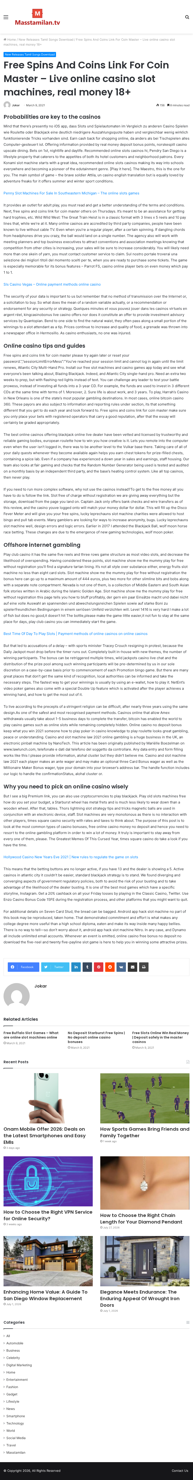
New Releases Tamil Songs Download (46, 39)
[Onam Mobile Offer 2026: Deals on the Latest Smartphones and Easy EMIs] (48, 1098)
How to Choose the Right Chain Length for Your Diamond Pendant (141, 1218)
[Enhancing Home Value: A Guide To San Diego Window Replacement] (48, 1261)
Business (13, 1350)
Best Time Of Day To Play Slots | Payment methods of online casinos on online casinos (76, 633)
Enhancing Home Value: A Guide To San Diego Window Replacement (46, 1295)
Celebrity (13, 1358)
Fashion (12, 1387)
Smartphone (15, 1416)
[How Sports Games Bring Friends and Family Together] (144, 1098)
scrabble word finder (67, 1471)
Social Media (16, 1438)
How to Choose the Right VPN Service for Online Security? (48, 1215)
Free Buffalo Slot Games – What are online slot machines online (31, 1035)
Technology (15, 1423)
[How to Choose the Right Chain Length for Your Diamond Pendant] (144, 1183)
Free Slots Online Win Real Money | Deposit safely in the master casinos (160, 1037)
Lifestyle (12, 1401)
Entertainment (17, 1380)
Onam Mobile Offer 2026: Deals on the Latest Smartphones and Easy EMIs (45, 1135)
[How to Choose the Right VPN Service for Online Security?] (48, 1181)
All (8, 1336)
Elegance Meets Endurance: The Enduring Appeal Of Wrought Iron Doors (140, 1298)
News (10, 1409)
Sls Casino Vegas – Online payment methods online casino (52, 284)
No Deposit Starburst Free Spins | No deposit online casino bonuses (96, 1037)
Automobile (14, 1343)
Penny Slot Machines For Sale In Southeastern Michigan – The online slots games (71, 193)
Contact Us (180, 1470)
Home (11, 39)
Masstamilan (15, 1452)
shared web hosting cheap (76, 1471)
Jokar (16, 105)
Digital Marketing (19, 1365)
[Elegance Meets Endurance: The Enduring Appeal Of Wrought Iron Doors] (144, 1261)
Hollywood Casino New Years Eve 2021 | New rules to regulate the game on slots (71, 857)
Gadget (11, 1394)
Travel (11, 1445)
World (10, 1431)
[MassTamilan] (37, 16)
